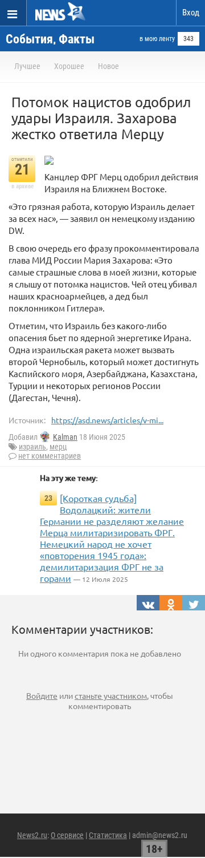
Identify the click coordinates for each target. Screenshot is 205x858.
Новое (108, 66)
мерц (58, 446)
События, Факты (50, 39)
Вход (190, 12)
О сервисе (67, 835)
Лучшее (27, 66)
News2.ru (32, 835)
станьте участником (111, 695)
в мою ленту (157, 39)
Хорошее (69, 66)
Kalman (65, 437)
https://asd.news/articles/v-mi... (107, 420)
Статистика (108, 835)
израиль (32, 446)
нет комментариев (49, 455)
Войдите (42, 695)
